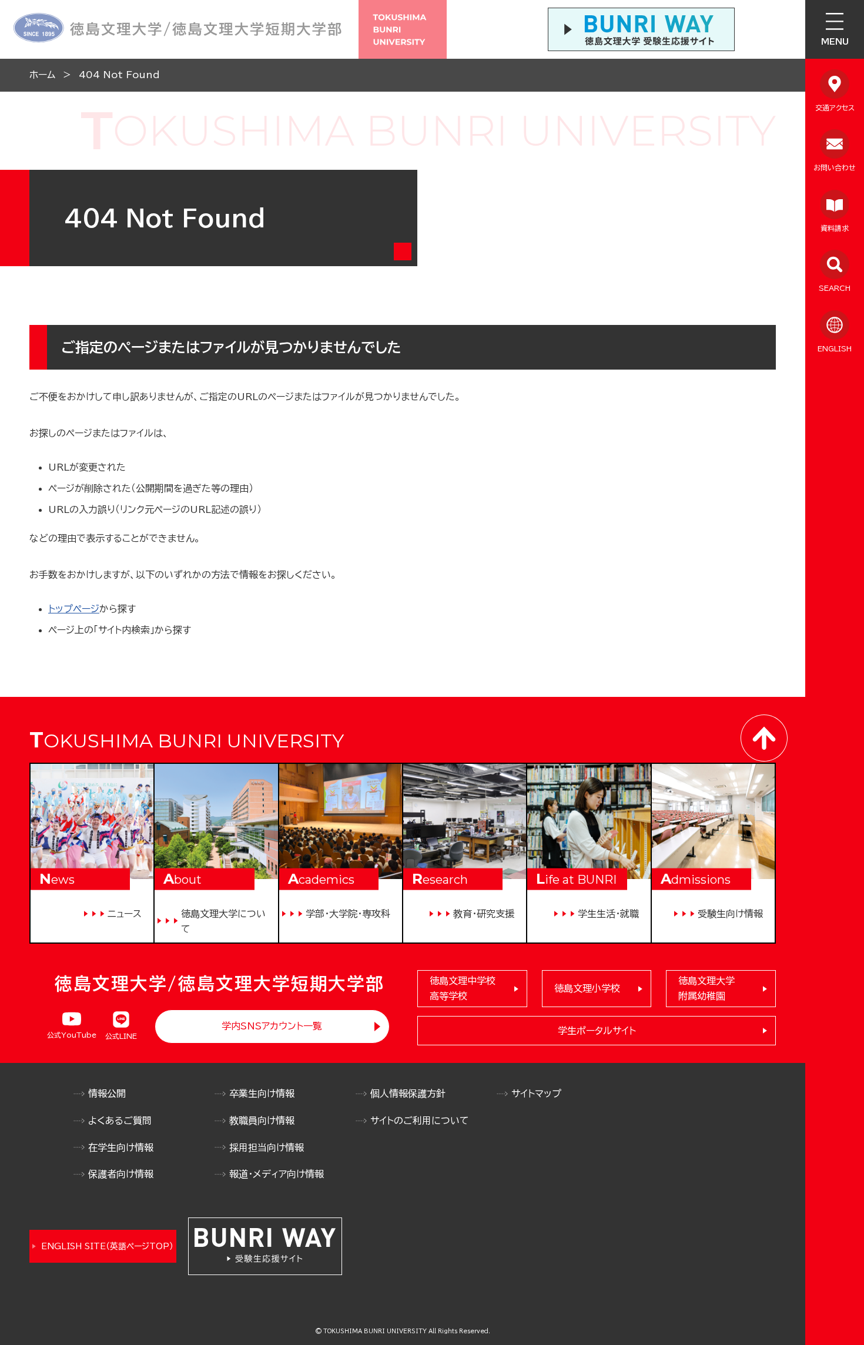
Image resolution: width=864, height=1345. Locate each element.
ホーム (42, 74)
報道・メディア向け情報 (276, 1174)
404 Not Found (119, 74)
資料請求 (835, 228)
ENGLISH (835, 348)
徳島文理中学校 (462, 988)
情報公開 (107, 1093)
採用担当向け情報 (266, 1147)
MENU (835, 42)
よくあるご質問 (120, 1120)
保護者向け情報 (120, 1174)
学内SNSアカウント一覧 (272, 1026)
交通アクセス (835, 107)
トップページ (73, 608)
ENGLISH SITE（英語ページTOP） (107, 1246)
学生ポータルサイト (597, 1030)
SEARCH (834, 287)
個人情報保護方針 (408, 1093)
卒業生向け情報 (261, 1093)
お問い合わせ (834, 167)
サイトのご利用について (419, 1120)
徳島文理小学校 (587, 988)
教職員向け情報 (261, 1120)
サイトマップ (536, 1093)
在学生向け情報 (120, 1147)
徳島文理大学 (706, 988)
